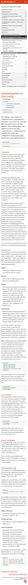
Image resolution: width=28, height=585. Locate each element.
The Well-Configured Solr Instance (11, 36)
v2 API (3, 71)
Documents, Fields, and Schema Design (13, 20)
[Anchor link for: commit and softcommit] (20, 103)
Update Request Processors (9, 58)
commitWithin (10, 107)
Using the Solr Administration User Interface (12, 16)
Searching (5, 28)
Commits (5, 101)
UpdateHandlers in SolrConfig (10, 52)
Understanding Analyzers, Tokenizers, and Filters (12, 22)
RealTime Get (21, 470)
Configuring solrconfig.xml (8, 38)
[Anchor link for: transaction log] (13, 112)
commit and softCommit (13, 104)
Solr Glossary (5, 82)
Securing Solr (5, 75)
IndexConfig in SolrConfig (8, 46)
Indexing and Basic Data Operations (12, 25)
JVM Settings (5, 69)
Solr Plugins (4, 67)
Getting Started (6, 12)
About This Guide (7, 10)
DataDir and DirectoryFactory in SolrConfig (12, 40)
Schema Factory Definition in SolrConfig (11, 44)
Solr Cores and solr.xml (7, 62)
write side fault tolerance (17, 505)
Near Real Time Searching (17, 245)
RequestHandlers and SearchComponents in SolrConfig (12, 48)
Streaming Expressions (8, 30)
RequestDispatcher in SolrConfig (10, 56)
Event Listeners (7, 110)
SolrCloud (4, 32)
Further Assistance (7, 80)
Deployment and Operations (10, 14)
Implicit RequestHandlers (7, 65)
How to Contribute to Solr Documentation (14, 86)
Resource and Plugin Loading (9, 42)
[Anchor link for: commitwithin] (14, 107)
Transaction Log (7, 112)
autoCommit (9, 105)
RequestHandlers (18, 136)
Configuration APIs (6, 64)
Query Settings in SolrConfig (9, 54)
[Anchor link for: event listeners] (12, 109)
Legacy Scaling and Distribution (11, 34)
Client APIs (5, 78)
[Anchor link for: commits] (9, 101)
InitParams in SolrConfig (8, 51)
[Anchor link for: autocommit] (14, 105)
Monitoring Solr (6, 73)
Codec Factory (6, 60)
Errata (3, 84)
